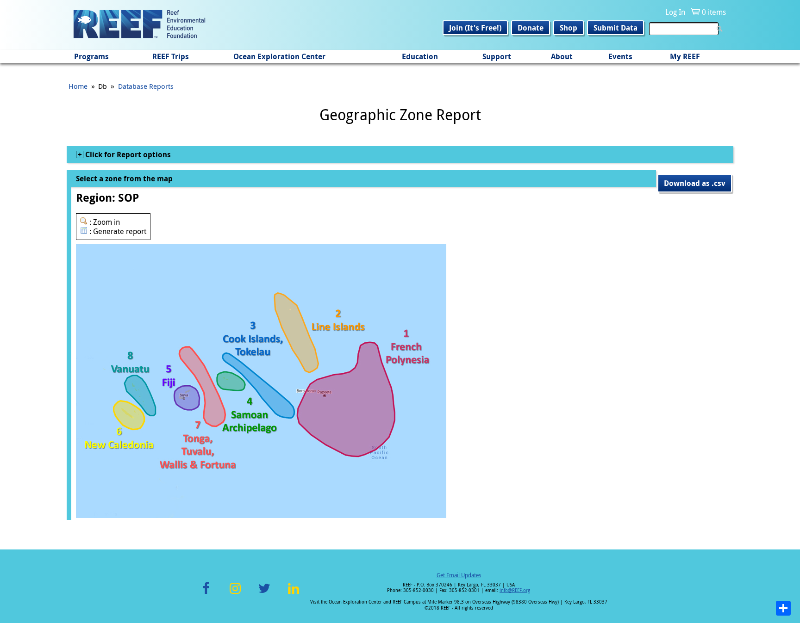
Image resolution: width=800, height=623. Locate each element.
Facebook (206, 593)
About (562, 56)
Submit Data (616, 28)
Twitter (264, 593)
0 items (714, 12)
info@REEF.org (515, 590)
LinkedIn (293, 593)
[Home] (139, 25)
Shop (568, 28)
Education (420, 56)
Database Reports (146, 86)
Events (620, 56)
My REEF (685, 56)
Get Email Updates (459, 575)
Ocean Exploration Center (279, 56)
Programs (91, 56)
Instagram (235, 593)
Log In (675, 12)
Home (78, 86)
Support (496, 56)
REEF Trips (170, 56)
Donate (531, 28)
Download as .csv (694, 183)
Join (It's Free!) (475, 28)
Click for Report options (127, 154)
